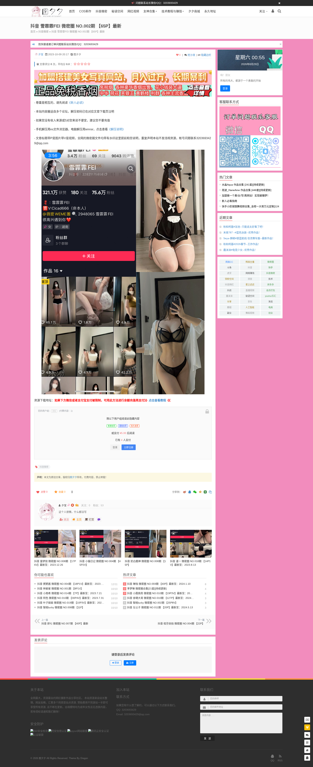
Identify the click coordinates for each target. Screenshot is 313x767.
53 (102, 505)
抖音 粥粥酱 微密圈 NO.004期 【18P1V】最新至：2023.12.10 (69, 583)
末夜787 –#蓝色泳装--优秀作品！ (242, 232)
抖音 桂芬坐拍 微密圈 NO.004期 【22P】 (181, 623)
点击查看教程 (157, 400)
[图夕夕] (47, 15)
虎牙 (229, 273)
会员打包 (270, 290)
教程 (229, 307)
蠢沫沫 (229, 296)
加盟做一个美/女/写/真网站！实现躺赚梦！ (246, 195)
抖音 (250, 267)
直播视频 (250, 290)
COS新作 (85, 11)
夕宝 (40, 54)
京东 (250, 301)
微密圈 (270, 262)
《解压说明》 (116, 129)
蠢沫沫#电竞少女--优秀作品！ (240, 249)
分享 (229, 301)
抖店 (229, 290)
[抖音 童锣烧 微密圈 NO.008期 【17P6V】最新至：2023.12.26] (55, 544)
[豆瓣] (205, 491)
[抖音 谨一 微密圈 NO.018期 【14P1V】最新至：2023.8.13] (191, 544)
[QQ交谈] (307, 757)
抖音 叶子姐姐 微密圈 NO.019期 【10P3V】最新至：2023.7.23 (69, 602)
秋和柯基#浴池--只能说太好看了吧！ (244, 226)
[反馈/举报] (72, 492)
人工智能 (250, 307)
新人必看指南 (229, 200)
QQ (272, 760)
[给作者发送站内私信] (98, 519)
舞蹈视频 (250, 313)
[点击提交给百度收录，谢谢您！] (38, 64)
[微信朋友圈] (195, 492)
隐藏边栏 (206, 54)
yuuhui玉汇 (270, 296)
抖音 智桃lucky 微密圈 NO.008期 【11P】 (59, 607)
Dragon (84, 758)
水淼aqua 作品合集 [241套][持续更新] (243, 184)
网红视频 (133, 11)
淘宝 (270, 301)
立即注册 (128, 447)
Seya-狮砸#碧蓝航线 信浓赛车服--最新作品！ (249, 238)
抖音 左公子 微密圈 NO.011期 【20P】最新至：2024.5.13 (158, 607)
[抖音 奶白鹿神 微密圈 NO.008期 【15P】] (145, 544)
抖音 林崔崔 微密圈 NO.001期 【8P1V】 (58, 588)
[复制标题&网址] (210, 492)
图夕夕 (73, 477)
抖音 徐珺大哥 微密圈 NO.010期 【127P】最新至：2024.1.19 (159, 597)
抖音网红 (229, 284)
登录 (115, 447)
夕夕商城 (194, 11)
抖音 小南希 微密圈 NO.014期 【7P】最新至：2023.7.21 (68, 593)
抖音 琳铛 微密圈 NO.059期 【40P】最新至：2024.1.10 (157, 583)
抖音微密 (101, 11)
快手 (270, 267)
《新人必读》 (76, 102)
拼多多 (270, 284)
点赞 (44, 491)
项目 (250, 279)
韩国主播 (250, 262)
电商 (270, 307)
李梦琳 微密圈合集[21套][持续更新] (145, 588)
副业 (229, 313)
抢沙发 (191, 54)
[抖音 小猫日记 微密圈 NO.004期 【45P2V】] (100, 544)
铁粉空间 (229, 279)
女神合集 (149, 11)
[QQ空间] (200, 491)
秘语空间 (117, 11)
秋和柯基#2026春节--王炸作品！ (241, 244)
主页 (79, 519)
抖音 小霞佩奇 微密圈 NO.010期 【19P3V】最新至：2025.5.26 (159, 593)
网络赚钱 (250, 273)
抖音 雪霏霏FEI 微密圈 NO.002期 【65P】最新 (78, 31)
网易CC (229, 262)
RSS (280, 760)
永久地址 (210, 11)
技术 (270, 279)
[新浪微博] (184, 492)
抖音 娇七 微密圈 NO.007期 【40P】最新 (64, 623)
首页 (72, 11)
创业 (270, 313)
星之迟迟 (250, 284)
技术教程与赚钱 (172, 11)
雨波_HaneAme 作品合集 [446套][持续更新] (246, 190)
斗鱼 (229, 267)
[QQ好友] (189, 492)
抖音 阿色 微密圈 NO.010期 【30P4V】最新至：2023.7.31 (69, 597)
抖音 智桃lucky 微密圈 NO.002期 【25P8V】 (151, 602)
